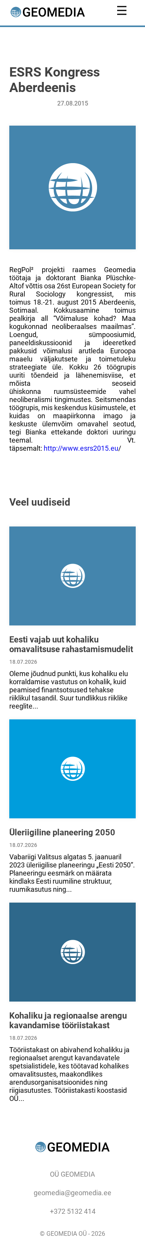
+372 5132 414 (73, 1211)
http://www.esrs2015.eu (81, 448)
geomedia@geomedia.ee (72, 1193)
